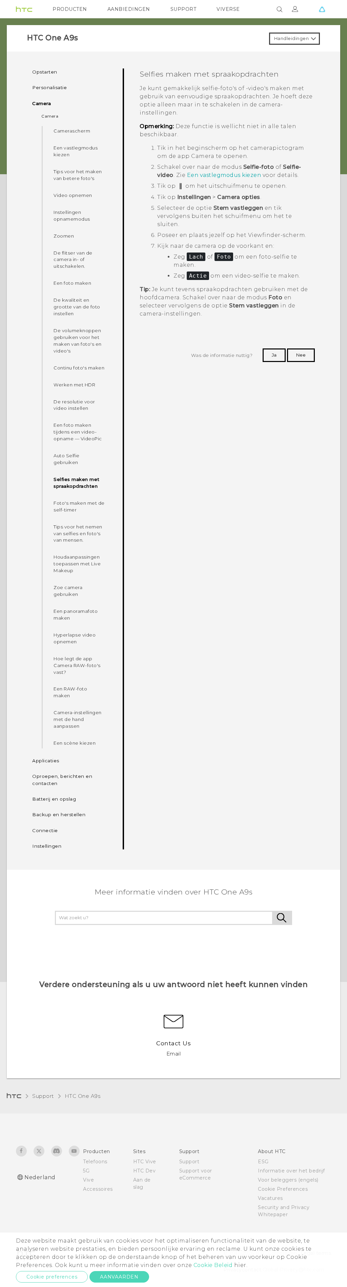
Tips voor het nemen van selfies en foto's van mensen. (78, 533)
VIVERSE (228, 9)
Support (43, 1096)
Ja (274, 355)
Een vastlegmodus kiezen (76, 151)
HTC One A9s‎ (83, 1096)
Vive (88, 1180)
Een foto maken (72, 283)
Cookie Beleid (213, 1265)
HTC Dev (144, 1171)
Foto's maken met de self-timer (79, 506)
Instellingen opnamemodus (72, 215)
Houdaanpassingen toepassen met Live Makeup (77, 563)
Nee (301, 355)
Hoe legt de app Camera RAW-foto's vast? (77, 665)
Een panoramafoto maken (76, 614)
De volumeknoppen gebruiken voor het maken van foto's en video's (78, 341)
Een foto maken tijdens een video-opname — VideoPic (78, 431)
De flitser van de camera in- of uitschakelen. (73, 259)
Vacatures (270, 1198)
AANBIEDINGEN (128, 9)
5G (86, 1171)
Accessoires (98, 1189)
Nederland (40, 1177)
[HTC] (24, 9)
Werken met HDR (74, 384)
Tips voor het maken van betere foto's (78, 175)
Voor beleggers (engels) (288, 1180)
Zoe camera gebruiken (68, 591)
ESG (263, 1162)
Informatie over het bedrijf (291, 1171)
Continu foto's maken (79, 367)
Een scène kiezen (75, 743)
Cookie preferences (51, 1277)
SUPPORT (183, 9)
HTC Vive (144, 1162)
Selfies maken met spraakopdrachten (77, 483)
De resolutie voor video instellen (74, 405)
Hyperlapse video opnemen (75, 638)
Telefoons (95, 1162)
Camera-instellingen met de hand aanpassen (78, 719)
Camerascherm (72, 131)
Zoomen (64, 236)
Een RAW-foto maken (70, 692)
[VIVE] (322, 9)
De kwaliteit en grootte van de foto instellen (77, 306)
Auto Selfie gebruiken (67, 459)
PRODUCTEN (70, 9)
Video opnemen (73, 195)
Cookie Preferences (283, 1189)
